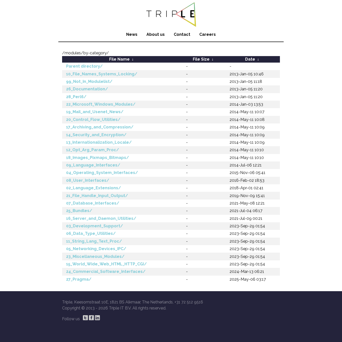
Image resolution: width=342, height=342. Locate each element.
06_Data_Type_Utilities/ (91, 233)
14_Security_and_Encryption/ (96, 134)
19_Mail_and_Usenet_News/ (94, 111)
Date (250, 59)
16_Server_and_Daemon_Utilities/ (101, 218)
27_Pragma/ (78, 279)
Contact (182, 34)
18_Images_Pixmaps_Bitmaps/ (97, 157)
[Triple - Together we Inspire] (171, 14)
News (131, 34)
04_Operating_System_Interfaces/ (102, 172)
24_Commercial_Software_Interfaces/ (105, 271)
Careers (207, 34)
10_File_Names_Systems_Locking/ (101, 74)
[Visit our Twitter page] (85, 317)
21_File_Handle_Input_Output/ (97, 195)
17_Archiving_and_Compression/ (99, 127)
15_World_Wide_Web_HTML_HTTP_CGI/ (106, 264)
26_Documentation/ (87, 89)
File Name (119, 59)
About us (155, 34)
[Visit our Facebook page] (91, 317)
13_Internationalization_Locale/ (99, 142)
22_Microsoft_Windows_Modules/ (100, 104)
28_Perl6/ (76, 96)
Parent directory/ (84, 66)
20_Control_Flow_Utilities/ (93, 119)
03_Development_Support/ (94, 226)
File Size (201, 59)
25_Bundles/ (79, 210)
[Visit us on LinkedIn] (97, 317)
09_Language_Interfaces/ (93, 165)
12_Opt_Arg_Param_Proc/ (92, 149)
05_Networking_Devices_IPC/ (96, 248)
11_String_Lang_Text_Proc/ (94, 241)
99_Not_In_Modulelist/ (89, 81)
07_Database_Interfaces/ (92, 203)
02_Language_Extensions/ (93, 188)
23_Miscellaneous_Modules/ (95, 256)
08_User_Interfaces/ (87, 180)
